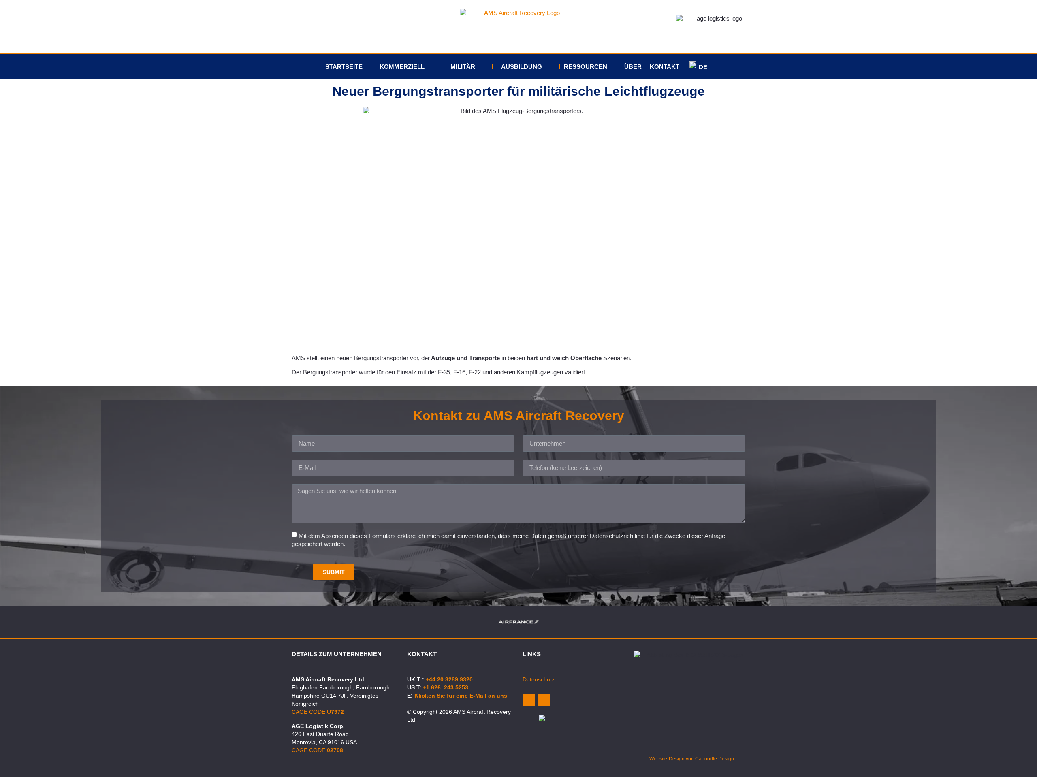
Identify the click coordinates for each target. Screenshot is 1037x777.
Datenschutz (539, 679)
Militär (462, 66)
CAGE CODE (318, 712)
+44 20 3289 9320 (449, 679)
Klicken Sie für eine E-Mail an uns (460, 695)
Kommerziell (402, 66)
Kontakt (664, 66)
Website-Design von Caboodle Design (691, 759)
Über (633, 66)
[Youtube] (544, 700)
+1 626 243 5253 (445, 687)
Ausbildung (521, 66)
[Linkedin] (529, 700)
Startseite (344, 66)
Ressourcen (585, 66)
